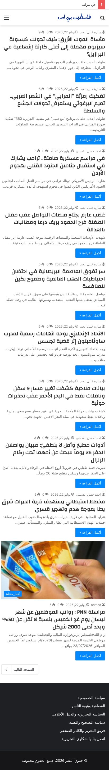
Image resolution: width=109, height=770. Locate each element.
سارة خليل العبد (90, 32)
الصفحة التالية (24, 669)
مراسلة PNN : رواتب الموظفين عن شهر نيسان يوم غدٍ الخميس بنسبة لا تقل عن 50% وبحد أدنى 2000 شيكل (53, 619)
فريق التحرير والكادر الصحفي (82, 730)
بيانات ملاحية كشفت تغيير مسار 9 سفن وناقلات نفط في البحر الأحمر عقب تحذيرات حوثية (56, 395)
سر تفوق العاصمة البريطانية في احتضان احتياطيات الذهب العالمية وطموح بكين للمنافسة (58, 278)
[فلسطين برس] (74, 17)
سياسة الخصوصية (91, 698)
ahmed (96, 605)
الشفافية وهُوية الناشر (88, 706)
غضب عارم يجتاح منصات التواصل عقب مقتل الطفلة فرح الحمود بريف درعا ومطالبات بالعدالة (55, 222)
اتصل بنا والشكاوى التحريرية (83, 739)
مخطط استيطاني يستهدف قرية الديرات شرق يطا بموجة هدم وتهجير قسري (53, 505)
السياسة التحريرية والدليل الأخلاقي (78, 714)
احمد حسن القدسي (88, 151)
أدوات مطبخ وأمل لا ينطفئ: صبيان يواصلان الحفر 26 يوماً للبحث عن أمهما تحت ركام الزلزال (55, 452)
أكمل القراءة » (90, 77)
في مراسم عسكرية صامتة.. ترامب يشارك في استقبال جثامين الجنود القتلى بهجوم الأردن (57, 165)
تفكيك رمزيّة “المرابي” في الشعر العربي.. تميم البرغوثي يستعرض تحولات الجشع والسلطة (57, 103)
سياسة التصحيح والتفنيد (87, 722)
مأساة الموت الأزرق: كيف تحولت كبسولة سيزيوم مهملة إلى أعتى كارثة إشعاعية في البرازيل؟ (54, 46)
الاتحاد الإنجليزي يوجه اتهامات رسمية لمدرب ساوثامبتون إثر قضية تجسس (54, 337)
